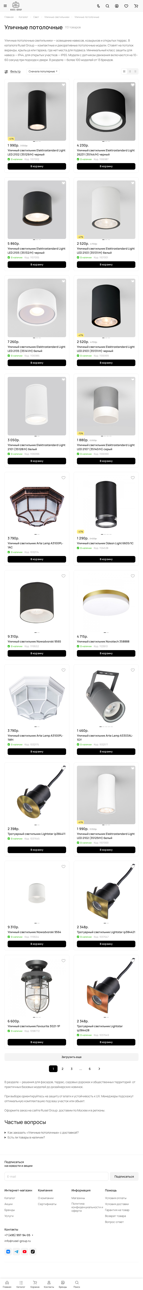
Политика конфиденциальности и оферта (87, 1207)
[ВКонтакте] (8, 1251)
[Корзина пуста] (136, 6)
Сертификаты (47, 1204)
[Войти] (116, 6)
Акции (8, 1204)
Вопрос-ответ (114, 1222)
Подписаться (124, 1176)
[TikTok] (32, 1251)
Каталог (9, 1198)
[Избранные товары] (126, 6)
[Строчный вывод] (130, 71)
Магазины (78, 1198)
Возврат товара (115, 1216)
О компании (46, 1198)
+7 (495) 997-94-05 (17, 1235)
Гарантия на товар (117, 1210)
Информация (81, 1190)
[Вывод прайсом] (135, 71)
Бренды (9, 1210)
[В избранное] (63, 85)
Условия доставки (117, 1204)
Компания (45, 1190)
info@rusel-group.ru (17, 1241)
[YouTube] (24, 1251)
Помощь (111, 1190)
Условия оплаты (115, 1198)
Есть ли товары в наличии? (26, 1137)
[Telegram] (16, 1251)
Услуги (9, 1216)
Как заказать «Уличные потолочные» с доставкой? (43, 1132)
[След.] (99, 1068)
